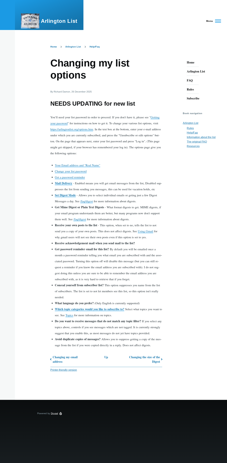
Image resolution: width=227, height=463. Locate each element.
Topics (69, 315)
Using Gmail (145, 231)
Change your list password (71, 171)
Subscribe (193, 98)
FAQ (190, 80)
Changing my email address (65, 359)
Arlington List (59, 21)
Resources (193, 146)
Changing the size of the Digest (144, 359)
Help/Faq (95, 46)
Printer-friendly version (63, 370)
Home (53, 46)
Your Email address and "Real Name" (77, 165)
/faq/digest (86, 201)
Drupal (54, 413)
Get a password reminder (70, 177)
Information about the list (201, 137)
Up (106, 357)
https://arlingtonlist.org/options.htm (71, 129)
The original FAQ (197, 141)
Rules (190, 89)
